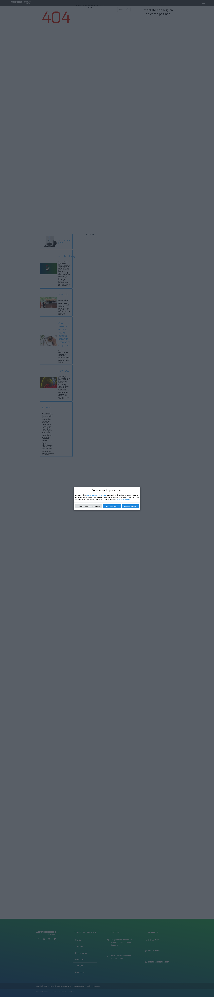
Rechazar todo (112, 506)
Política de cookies (123, 499)
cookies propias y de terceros (96, 495)
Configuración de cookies (89, 506)
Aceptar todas (130, 506)
